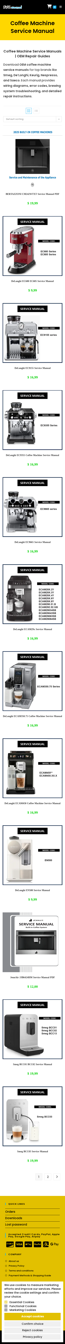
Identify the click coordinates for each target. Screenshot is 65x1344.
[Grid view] (29, 111)
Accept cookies (32, 1316)
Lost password (16, 1224)
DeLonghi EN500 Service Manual (32, 890)
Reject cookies (32, 1330)
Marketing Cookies (23, 1310)
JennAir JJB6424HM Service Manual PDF (32, 977)
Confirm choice (32, 1324)
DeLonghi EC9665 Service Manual (33, 542)
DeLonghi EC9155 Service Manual (33, 368)
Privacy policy (32, 1337)
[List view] (36, 111)
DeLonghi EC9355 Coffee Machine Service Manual (32, 455)
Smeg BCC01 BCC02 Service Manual (32, 1064)
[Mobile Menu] (59, 7)
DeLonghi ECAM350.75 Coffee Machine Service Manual (32, 716)
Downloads (13, 1218)
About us (14, 1261)
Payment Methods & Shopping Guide (30, 1275)
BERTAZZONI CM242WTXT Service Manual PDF (32, 194)
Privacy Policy (16, 1265)
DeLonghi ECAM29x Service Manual (32, 629)
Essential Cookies (22, 1302)
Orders (10, 1212)
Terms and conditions (21, 1270)
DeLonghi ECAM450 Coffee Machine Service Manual (32, 803)
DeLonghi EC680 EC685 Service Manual (32, 281)
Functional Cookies (23, 1306)
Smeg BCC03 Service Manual (32, 1151)
